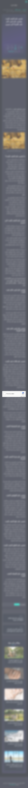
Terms (24, 396)
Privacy (21, 396)
